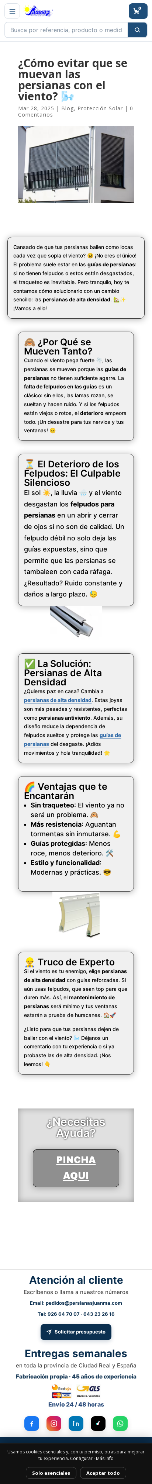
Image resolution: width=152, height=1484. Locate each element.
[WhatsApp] (120, 1423)
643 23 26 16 (99, 1314)
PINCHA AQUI (76, 1168)
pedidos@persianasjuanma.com (84, 1303)
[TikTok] (98, 1423)
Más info (105, 1458)
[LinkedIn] (76, 1423)
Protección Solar (100, 108)
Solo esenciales (51, 1473)
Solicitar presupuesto (80, 1332)
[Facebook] (31, 1423)
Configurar (81, 1458)
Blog (67, 108)
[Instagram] (53, 1423)
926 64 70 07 (64, 1314)
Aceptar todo (103, 1473)
